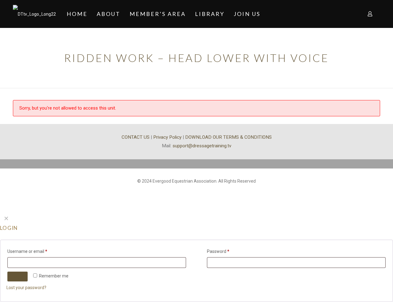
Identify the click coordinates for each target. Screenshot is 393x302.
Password (218, 251)
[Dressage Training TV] (34, 14)
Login (17, 276)
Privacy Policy (167, 137)
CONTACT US (136, 137)
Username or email (27, 251)
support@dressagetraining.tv (202, 146)
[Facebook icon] (196, 190)
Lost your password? (26, 287)
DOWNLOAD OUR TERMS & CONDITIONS (228, 137)
